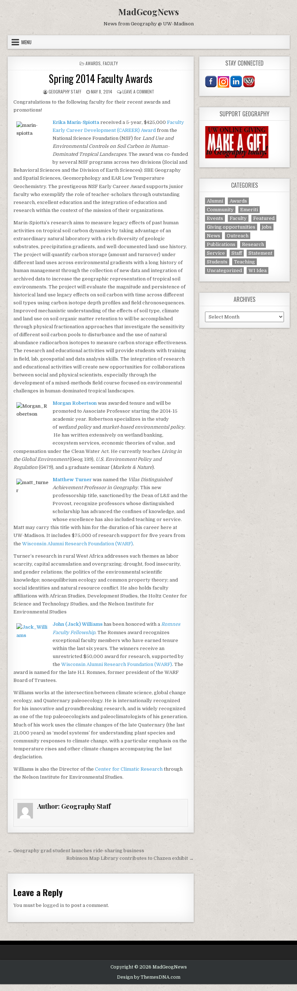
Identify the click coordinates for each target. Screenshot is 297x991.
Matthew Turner (72, 479)
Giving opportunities (231, 227)
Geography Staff (65, 91)
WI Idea (257, 270)
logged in (53, 905)
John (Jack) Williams (78, 624)
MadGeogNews (148, 11)
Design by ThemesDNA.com (148, 977)
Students (217, 262)
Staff (236, 253)
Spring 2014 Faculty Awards (100, 78)
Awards (93, 63)
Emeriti (249, 209)
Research (253, 244)
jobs (267, 227)
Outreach (237, 235)
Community (220, 209)
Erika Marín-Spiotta (76, 122)
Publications (221, 244)
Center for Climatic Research (129, 769)
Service (216, 253)
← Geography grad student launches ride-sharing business (76, 850)
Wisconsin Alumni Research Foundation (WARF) (77, 543)
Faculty (110, 63)
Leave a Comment (138, 91)
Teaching (244, 262)
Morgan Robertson (75, 403)
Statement (260, 253)
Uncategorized (224, 270)
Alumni (215, 201)
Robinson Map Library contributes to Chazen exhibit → (130, 858)
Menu (26, 42)
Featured (264, 218)
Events (215, 218)
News (213, 235)
